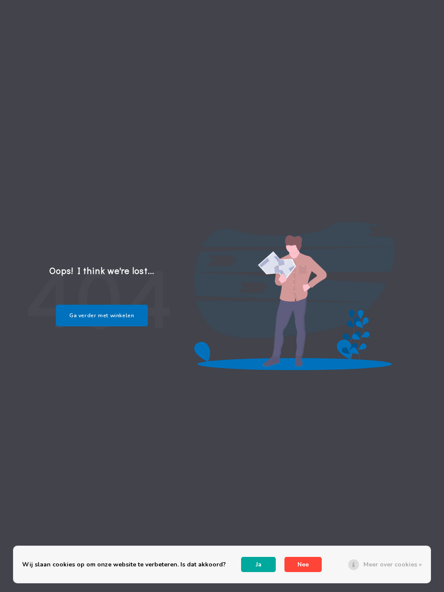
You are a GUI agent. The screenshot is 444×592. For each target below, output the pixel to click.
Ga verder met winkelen (101, 315)
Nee (303, 564)
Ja (258, 564)
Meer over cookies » (392, 564)
